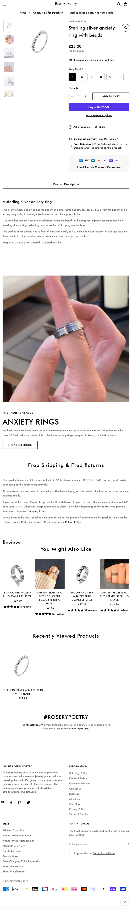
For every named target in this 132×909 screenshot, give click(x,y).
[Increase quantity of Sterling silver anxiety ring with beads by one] (85, 96)
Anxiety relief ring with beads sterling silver (114, 596)
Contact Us (75, 789)
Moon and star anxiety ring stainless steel (82, 596)
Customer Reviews (79, 783)
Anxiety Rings (10, 856)
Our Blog (74, 804)
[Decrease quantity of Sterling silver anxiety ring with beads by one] (72, 96)
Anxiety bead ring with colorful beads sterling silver (49, 598)
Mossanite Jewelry (13, 866)
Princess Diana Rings (14, 830)
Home (22, 13)
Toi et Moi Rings (12, 851)
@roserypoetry (34, 725)
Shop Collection (20, 445)
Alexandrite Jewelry (14, 846)
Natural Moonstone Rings (17, 835)
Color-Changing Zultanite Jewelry (21, 861)
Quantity (73, 88)
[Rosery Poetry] (66, 4)
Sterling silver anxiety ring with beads (23, 692)
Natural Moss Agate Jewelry (18, 841)
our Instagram (80, 728)
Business (74, 794)
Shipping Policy (37, 511)
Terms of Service (78, 814)
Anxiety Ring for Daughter (48, 13)
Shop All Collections (14, 871)
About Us (74, 799)
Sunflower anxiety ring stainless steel (17, 594)
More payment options (99, 115)
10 (120, 77)
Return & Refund (78, 778)
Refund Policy (73, 522)
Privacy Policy (77, 809)
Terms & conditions (104, 853)
